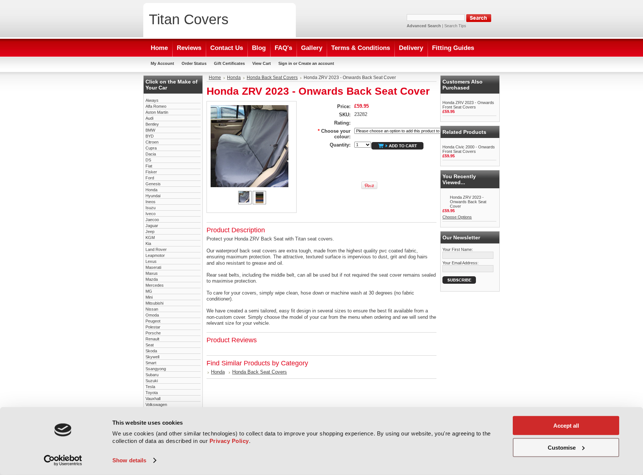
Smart (150, 363)
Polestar (152, 327)
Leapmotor (155, 255)
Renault (152, 339)
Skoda (151, 351)
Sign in (285, 63)
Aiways (152, 100)
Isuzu (150, 207)
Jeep (149, 231)
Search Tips (455, 25)
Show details (129, 460)
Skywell (152, 357)
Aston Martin (156, 112)
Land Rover (156, 249)
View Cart (261, 63)
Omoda (152, 315)
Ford (149, 178)
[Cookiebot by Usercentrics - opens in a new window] (63, 460)
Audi (149, 118)
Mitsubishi (154, 303)
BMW (150, 130)
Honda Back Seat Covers (272, 77)
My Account (162, 63)
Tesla (150, 386)
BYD (149, 136)
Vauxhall (152, 398)
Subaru (152, 374)
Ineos (150, 201)
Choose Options (457, 217)
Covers (188, 19)
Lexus (151, 261)
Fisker (151, 172)
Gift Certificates (229, 63)
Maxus (151, 273)
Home (215, 77)
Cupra (151, 148)
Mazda (151, 279)
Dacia (150, 154)
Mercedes (154, 285)
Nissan (151, 309)
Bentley (152, 124)
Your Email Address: (460, 263)
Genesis (153, 184)
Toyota (151, 392)
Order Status (194, 63)
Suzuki (151, 380)
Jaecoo (152, 219)
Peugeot (152, 321)
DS (148, 160)
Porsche (153, 333)
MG (148, 291)
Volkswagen (156, 404)
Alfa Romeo (155, 106)
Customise (562, 447)
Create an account (316, 63)
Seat (149, 345)
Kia (148, 243)
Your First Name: (457, 249)
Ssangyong (155, 369)
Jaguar (151, 225)
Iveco (150, 213)
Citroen (152, 142)
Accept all (566, 425)
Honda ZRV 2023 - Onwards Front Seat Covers (468, 104)
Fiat (148, 166)
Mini (149, 297)
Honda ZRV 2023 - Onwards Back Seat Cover (468, 201)
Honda (151, 190)
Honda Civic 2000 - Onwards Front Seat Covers (468, 149)
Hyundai (152, 196)
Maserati (153, 267)
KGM (150, 237)
